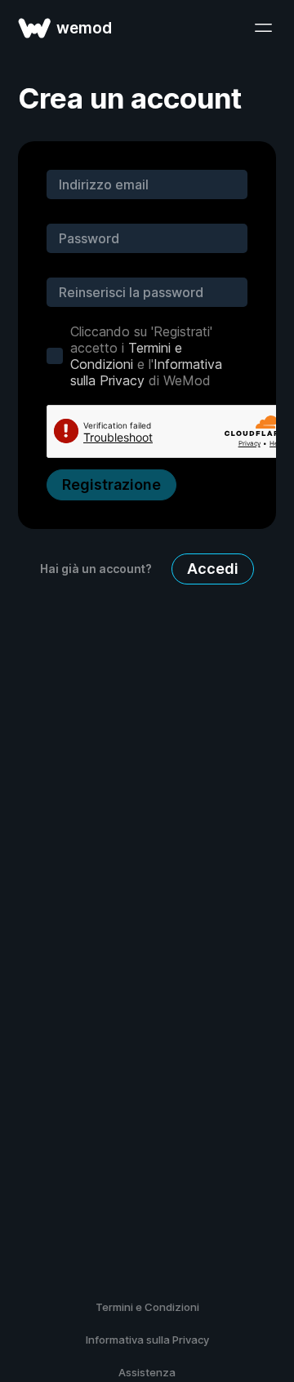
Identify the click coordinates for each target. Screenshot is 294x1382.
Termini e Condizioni (126, 356)
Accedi (212, 568)
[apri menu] (263, 28)
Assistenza (147, 1372)
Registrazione (111, 484)
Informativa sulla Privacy (147, 1339)
